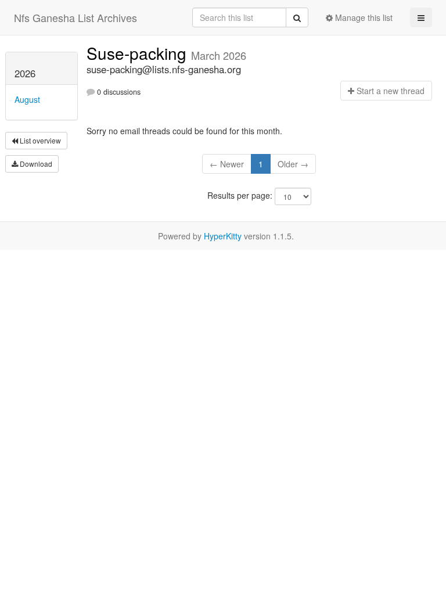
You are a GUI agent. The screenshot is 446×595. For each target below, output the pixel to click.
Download (35, 164)
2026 (25, 73)
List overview (39, 140)
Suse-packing (139, 52)
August (27, 99)
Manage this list (363, 17)
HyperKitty (223, 236)
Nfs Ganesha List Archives (75, 17)
